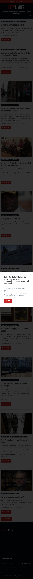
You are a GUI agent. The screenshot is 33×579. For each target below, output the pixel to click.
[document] (16, 289)
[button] (30, 274)
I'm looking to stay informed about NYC (16, 294)
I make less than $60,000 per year (15, 295)
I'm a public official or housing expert (15, 292)
